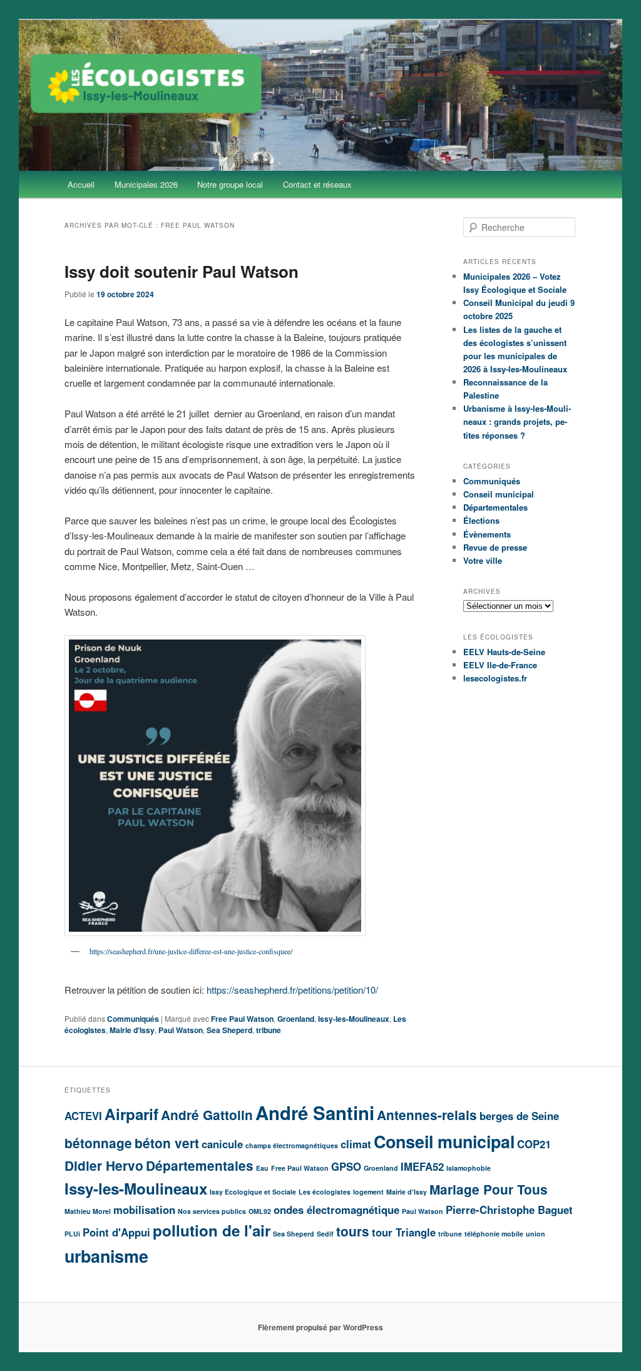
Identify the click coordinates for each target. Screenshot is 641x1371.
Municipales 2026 (146, 184)
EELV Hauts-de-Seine (504, 652)
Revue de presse (495, 547)
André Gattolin (207, 1115)
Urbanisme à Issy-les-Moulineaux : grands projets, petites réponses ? (517, 421)
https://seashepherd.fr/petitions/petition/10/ (292, 989)
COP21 (534, 1143)
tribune (268, 1030)
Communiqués (133, 1018)
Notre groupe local (230, 184)
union (535, 1233)
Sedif (325, 1233)
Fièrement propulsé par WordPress (320, 1327)
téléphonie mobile (493, 1233)
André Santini (314, 1112)
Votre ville (482, 560)
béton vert (167, 1143)
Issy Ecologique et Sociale (253, 1191)
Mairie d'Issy (132, 1030)
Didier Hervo (103, 1165)
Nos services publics (212, 1211)
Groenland (295, 1018)
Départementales (495, 507)
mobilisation (144, 1209)
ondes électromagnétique (336, 1209)
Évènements (487, 534)
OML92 (260, 1211)
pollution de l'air (211, 1230)
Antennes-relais (427, 1115)
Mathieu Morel (87, 1211)
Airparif (131, 1113)
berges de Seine (519, 1115)
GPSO (346, 1166)
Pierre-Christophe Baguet (509, 1209)
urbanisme (106, 1256)
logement (368, 1191)
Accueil (81, 184)
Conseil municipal (498, 494)
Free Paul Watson (242, 1018)
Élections (481, 520)
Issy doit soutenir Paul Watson (181, 271)
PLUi (72, 1233)
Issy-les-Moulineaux (353, 1018)
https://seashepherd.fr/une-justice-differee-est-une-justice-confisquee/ (191, 951)
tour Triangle (404, 1232)
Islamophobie (468, 1168)
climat (356, 1143)
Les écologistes (325, 1191)
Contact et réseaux (317, 184)
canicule (222, 1143)
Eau (262, 1168)
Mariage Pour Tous (488, 1189)
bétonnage (98, 1143)
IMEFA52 (422, 1166)
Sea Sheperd (229, 1030)
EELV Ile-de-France (500, 665)
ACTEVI (83, 1115)
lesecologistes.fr (495, 678)
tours (352, 1231)
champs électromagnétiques (291, 1145)
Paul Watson (180, 1030)
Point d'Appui (116, 1232)
